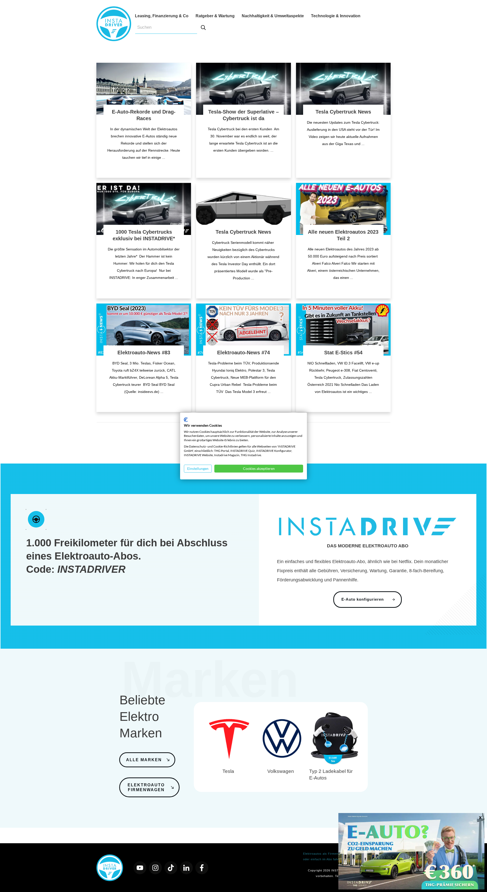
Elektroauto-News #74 (243, 352)
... (163, 157)
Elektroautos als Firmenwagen (325, 853)
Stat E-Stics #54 (343, 352)
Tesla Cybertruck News (343, 112)
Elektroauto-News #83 (143, 352)
